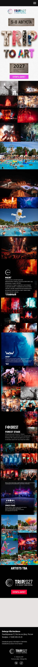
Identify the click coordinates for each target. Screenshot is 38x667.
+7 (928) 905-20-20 (15, 637)
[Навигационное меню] (34, 3)
